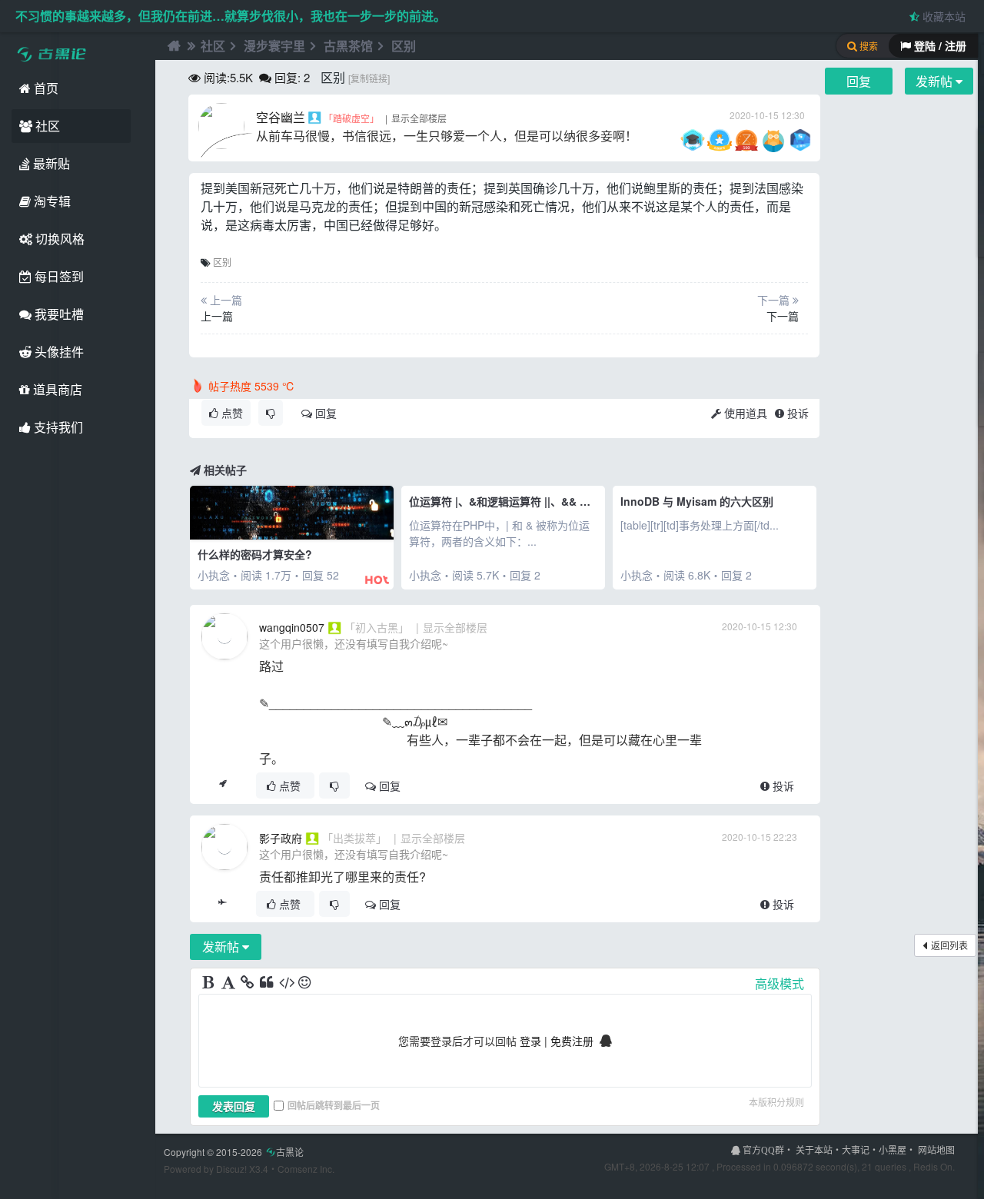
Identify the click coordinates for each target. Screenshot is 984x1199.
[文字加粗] (210, 983)
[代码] (286, 983)
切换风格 (58, 238)
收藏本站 (942, 16)
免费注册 (571, 1040)
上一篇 (217, 316)
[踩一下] (270, 413)
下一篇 (782, 316)
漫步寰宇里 (274, 46)
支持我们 (57, 427)
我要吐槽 (58, 314)
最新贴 (50, 163)
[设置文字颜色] (229, 983)
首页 (44, 88)
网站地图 (936, 1149)
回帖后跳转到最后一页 (334, 1105)
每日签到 (58, 276)
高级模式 (779, 983)
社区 (46, 126)
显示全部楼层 (419, 118)
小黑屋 (892, 1149)
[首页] (172, 46)
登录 (530, 1040)
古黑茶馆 (348, 46)
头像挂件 (58, 351)
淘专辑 (51, 201)
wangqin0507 (291, 627)
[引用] (267, 983)
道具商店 (56, 389)
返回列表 (949, 945)
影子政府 (280, 837)
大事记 (855, 1149)
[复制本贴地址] (222, 785)
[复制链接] (369, 78)
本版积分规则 (776, 1101)
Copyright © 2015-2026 (234, 1151)
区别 (403, 46)
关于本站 (814, 1149)
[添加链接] (248, 983)
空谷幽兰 (280, 117)
